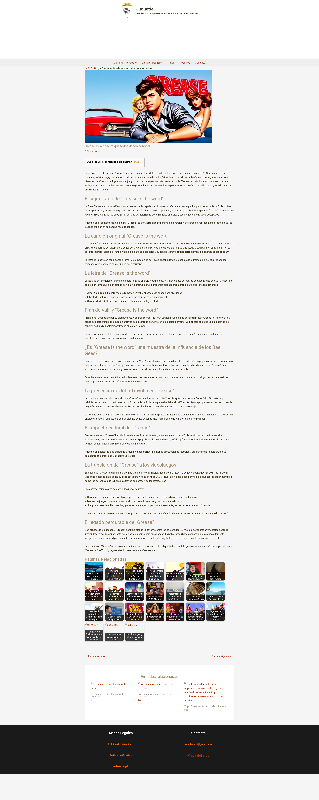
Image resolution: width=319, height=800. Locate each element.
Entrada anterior (95, 656)
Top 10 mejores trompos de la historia (205, 706)
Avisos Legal (120, 766)
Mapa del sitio (198, 755)
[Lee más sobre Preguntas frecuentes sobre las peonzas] (113, 685)
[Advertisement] (159, 40)
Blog (171, 62)
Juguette (145, 9)
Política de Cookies (121, 755)
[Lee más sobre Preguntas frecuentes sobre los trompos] (159, 685)
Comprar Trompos (124, 62)
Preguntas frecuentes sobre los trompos (155, 695)
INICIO (88, 68)
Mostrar (137, 162)
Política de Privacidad (120, 744)
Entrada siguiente (223, 656)
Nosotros (184, 62)
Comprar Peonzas (152, 62)
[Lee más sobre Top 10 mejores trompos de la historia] (206, 692)
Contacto (200, 62)
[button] (135, 62)
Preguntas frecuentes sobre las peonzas (108, 695)
